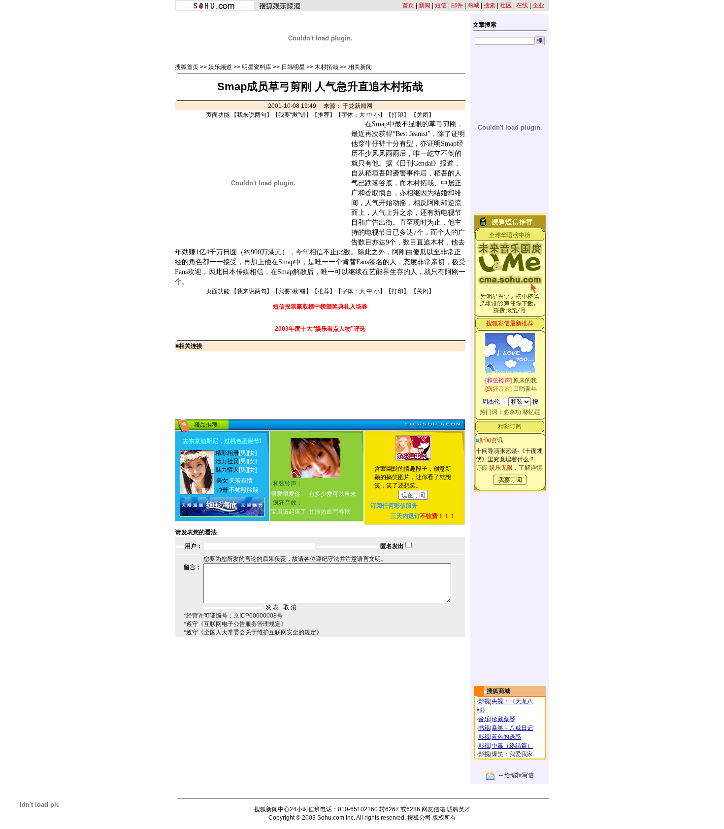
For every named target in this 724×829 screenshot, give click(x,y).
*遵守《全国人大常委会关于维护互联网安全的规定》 (253, 632)
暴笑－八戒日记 (512, 728)
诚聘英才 (458, 809)
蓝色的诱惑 (506, 736)
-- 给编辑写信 (516, 775)
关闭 (422, 114)
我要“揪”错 (292, 114)
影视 (484, 701)
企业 (538, 5)
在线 (522, 5)
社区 (506, 5)
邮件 (457, 5)
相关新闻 (360, 67)
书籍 (484, 728)
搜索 (489, 5)
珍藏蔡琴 (503, 719)
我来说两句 (251, 114)
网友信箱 (433, 809)
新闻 (424, 5)
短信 (441, 5)
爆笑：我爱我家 (512, 754)
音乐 (484, 719)
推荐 (323, 114)
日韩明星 (293, 67)
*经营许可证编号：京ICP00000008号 (233, 615)
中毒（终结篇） (512, 745)
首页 (408, 5)
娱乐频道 (220, 67)
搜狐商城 (498, 691)
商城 (473, 5)
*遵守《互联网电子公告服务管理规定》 (235, 624)
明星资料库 (256, 67)
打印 (397, 114)
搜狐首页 (186, 67)
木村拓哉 (326, 67)
